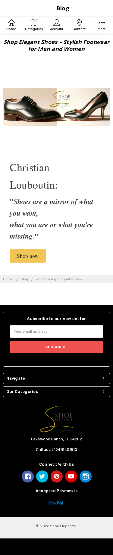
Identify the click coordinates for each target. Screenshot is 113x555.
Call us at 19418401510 (56, 449)
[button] (28, 256)
